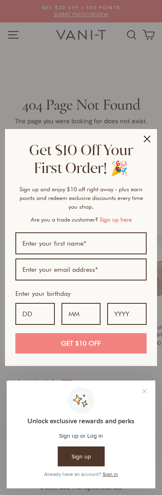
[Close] (147, 139)
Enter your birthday (43, 293)
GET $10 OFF (81, 343)
